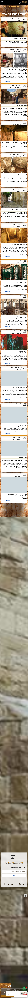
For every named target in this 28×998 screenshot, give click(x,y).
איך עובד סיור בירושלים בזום (19, 209)
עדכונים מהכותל (15, 7)
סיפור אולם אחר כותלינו (20, 424)
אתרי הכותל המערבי (22, 39)
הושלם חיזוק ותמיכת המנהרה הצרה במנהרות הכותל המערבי (14, 143)
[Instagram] (16, 884)
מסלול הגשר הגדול (21, 174)
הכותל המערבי (24, 7)
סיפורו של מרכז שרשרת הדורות (18, 281)
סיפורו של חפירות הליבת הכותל (18, 244)
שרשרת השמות (22, 351)
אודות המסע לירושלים (20, 38)
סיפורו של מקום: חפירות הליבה (18, 388)
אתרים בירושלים (22, 458)
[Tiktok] (4, 884)
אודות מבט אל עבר (21, 106)
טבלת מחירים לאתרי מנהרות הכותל (17, 494)
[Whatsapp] (8, 884)
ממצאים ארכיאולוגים (15, 389)
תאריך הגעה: (7, 988)
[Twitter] (12, 884)
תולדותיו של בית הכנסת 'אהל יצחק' (17, 69)
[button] (1, 984)
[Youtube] (23, 884)
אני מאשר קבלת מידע (16, 868)
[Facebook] (19, 884)
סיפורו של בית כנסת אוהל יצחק (18, 316)
